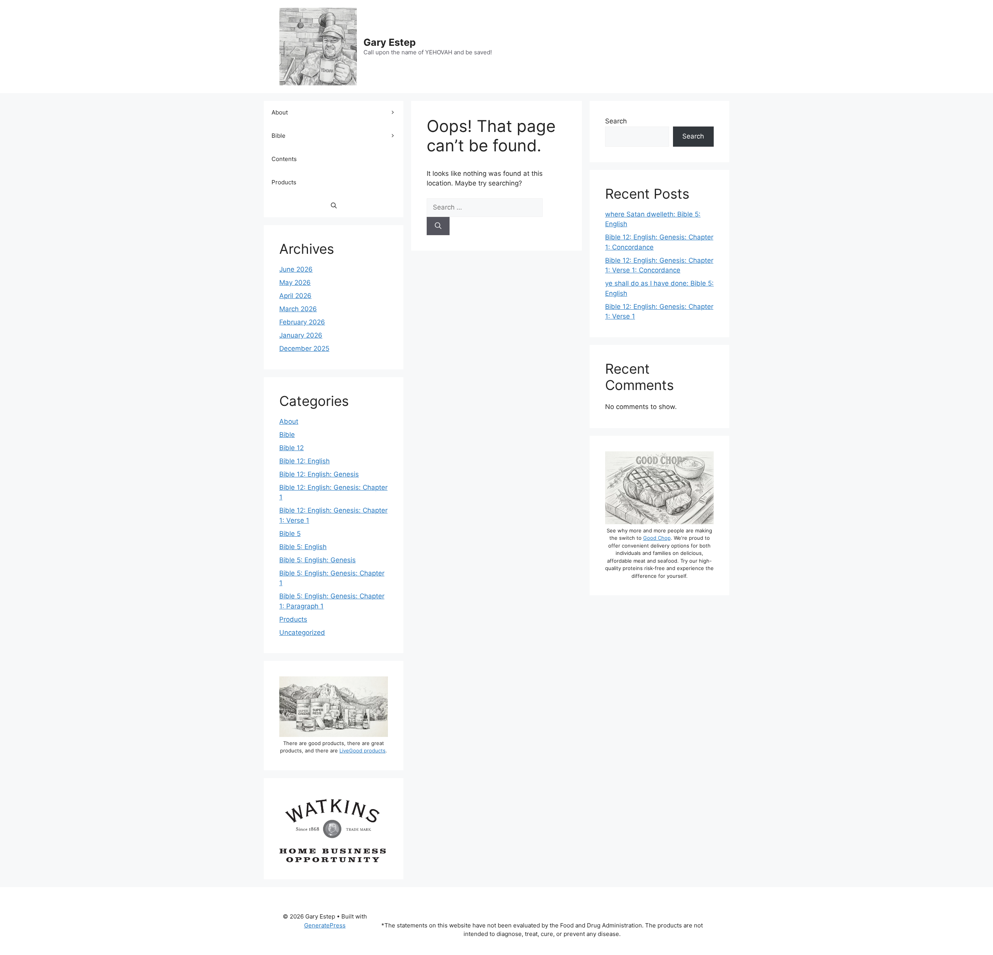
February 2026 (302, 322)
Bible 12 (291, 448)
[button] (333, 205)
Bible (278, 135)
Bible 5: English (303, 547)
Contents (284, 159)
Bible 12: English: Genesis (319, 474)
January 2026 (300, 335)
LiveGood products (362, 750)
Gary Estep (389, 42)
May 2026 (295, 282)
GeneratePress (325, 925)
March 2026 (298, 309)
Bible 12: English (304, 461)
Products (284, 182)
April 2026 (295, 296)
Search (616, 121)
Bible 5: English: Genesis (317, 560)
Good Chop (657, 538)
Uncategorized (302, 632)
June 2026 (296, 269)
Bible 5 (290, 533)
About (280, 112)
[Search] (438, 226)
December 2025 (304, 348)
